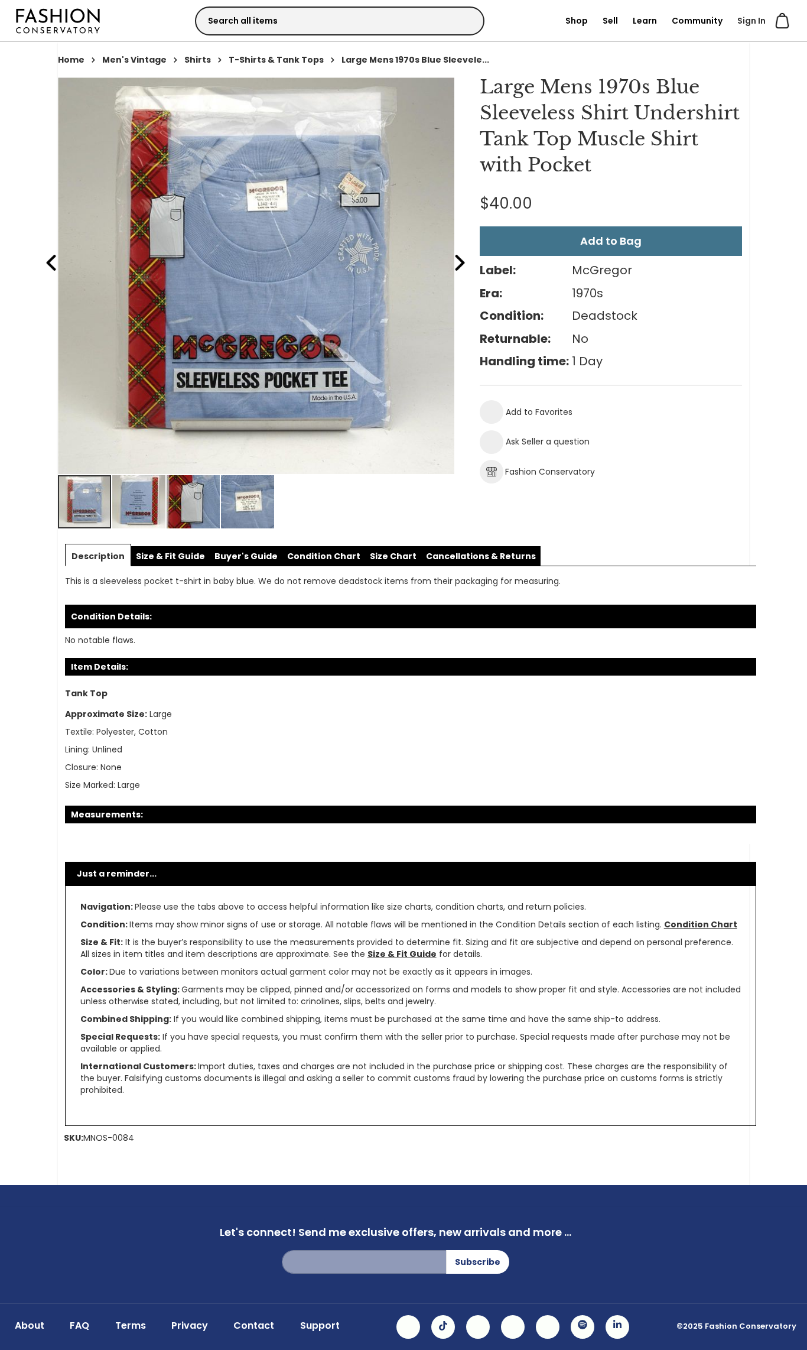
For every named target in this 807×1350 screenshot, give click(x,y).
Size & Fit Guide (402, 954)
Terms (130, 1325)
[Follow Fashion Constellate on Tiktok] (443, 1327)
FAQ (79, 1325)
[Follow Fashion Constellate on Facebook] (478, 1327)
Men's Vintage (134, 60)
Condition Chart (700, 924)
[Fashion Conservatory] (58, 20)
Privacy (189, 1325)
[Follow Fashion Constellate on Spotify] (582, 1327)
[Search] (465, 20)
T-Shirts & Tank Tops (276, 60)
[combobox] (339, 21)
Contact (253, 1325)
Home (71, 60)
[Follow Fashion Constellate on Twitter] (513, 1327)
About (29, 1325)
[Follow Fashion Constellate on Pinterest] (547, 1327)
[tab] (98, 556)
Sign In (751, 21)
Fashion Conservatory (550, 472)
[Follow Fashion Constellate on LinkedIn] (617, 1327)
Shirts (197, 60)
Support (320, 1325)
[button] (139, 502)
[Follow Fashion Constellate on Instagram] (408, 1327)
